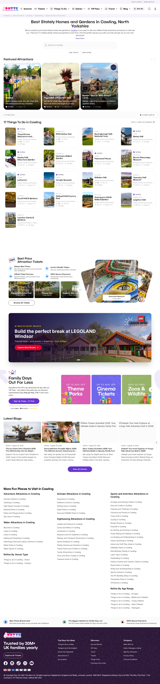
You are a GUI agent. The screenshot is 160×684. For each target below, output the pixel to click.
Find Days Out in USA (98, 663)
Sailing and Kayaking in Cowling (17, 538)
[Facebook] (6, 663)
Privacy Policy (129, 656)
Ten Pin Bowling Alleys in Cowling (124, 576)
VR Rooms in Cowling (119, 583)
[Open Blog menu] (130, 9)
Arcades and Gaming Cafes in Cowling (126, 502)
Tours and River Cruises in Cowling (71, 556)
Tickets (41, 9)
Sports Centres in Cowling (121, 572)
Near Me (140, 9)
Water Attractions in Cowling (19, 522)
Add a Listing (137, 2)
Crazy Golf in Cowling (119, 516)
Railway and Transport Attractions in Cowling (75, 538)
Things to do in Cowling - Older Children (126, 604)
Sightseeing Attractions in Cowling (76, 519)
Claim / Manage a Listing (132, 648)
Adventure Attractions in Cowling (22, 494)
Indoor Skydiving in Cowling (121, 541)
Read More (80, 38)
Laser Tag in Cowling (119, 555)
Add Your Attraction (130, 652)
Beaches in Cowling (12, 527)
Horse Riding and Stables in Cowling (125, 533)
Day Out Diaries (96, 644)
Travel (111, 9)
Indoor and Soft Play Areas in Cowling (125, 544)
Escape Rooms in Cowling (120, 523)
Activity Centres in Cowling (15, 499)
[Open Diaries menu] (84, 9)
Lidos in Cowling (10, 534)
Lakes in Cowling (10, 531)
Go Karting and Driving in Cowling (124, 530)
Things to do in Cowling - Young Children (127, 601)
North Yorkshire (18, 16)
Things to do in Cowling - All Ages (124, 594)
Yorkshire (7, 16)
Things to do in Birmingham (67, 648)
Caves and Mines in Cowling (68, 527)
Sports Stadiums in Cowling (68, 542)
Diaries (79, 9)
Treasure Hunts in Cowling (67, 559)
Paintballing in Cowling (119, 558)
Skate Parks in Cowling (119, 565)
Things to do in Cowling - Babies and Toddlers (129, 597)
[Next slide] (155, 59)
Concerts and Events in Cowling (123, 512)
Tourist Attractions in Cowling (69, 552)
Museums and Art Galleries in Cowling (72, 534)
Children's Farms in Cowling (68, 502)
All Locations (62, 659)
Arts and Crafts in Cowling (121, 505)
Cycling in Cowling (118, 519)
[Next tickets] (80, 289)
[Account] (155, 9)
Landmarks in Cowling (66, 531)
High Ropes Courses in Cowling (16, 506)
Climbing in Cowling (12, 502)
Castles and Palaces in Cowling (69, 524)
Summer (28, 9)
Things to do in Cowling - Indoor (17, 560)
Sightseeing (39, 16)
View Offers (86, 52)
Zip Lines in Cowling (12, 516)
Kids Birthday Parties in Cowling (123, 551)
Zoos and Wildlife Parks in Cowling (71, 513)
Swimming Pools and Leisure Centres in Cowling (23, 542)
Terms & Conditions (130, 659)
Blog (125, 9)
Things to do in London (66, 644)
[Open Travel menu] (117, 9)
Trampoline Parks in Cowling (122, 579)
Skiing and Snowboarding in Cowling (125, 569)
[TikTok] (19, 663)
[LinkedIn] (12, 663)
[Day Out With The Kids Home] (10, 9)
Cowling (29, 16)
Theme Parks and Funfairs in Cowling (72, 549)
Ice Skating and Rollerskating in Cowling (126, 537)
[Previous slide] (151, 59)
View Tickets (73, 52)
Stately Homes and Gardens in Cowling (73, 545)
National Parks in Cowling (14, 509)
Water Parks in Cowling (13, 545)
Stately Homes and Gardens (55, 16)
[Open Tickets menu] (47, 9)
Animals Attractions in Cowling (73, 494)
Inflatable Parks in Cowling (121, 548)
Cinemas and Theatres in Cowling (124, 509)
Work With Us (149, 2)
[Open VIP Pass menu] (102, 9)
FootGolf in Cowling (118, 526)
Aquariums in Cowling (66, 499)
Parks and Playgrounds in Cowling (18, 513)
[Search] (149, 9)
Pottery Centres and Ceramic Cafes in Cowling (129, 562)
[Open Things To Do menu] (69, 9)
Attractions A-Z (63, 656)
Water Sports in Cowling (13, 549)
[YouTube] (32, 663)
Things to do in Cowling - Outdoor (17, 563)
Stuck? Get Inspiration (65, 652)
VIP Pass (95, 9)
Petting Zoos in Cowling (66, 506)
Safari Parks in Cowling (66, 509)
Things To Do (60, 9)
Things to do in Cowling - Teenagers (125, 608)
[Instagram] (25, 663)
